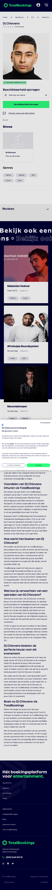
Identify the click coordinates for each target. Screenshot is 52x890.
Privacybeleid (45, 422)
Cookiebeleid (23, 458)
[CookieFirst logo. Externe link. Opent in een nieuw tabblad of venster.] (3, 425)
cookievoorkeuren (41, 453)
